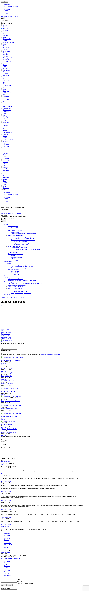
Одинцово (6, 111)
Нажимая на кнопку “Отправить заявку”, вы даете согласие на (31, 354)
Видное (5, 44)
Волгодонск (6, 51)
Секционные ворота (14, 246)
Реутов (5, 130)
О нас (6, 13)
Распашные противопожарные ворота (22, 238)
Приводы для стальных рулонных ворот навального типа (28, 268)
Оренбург (6, 117)
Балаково (5, 32)
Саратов (5, 143)
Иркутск (5, 66)
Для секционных (16, 274)
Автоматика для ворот (17, 297)
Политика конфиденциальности (10, 558)
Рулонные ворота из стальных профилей (20, 243)
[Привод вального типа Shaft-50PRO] (12, 357)
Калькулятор (8, 261)
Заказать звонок (5, 213)
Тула (4, 165)
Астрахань (6, 28)
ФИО (19, 579)
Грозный (5, 56)
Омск (4, 113)
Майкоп (5, 94)
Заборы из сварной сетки (15, 279)
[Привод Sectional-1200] (8, 421)
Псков (5, 127)
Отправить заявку (6, 350)
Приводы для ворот (13, 269)
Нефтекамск (6, 104)
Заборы (6, 277)
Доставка (7, 4)
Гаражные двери (12, 229)
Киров (5, 77)
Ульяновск (6, 170)
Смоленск (6, 146)
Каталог (8, 297)
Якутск (5, 186)
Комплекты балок (16, 257)
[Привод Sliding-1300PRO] (9, 365)
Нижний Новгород (8, 106)
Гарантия (7, 9)
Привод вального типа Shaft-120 (10, 401)
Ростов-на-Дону (7, 132)
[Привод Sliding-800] (7, 373)
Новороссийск (7, 108)
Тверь (4, 156)
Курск (4, 87)
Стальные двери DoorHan (15, 286)
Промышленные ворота (15, 230)
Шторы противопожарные (19, 241)
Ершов (5, 63)
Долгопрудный (7, 58)
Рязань (5, 136)
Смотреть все (5, 526)
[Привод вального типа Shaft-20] (11, 413)
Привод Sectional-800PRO (8, 432)
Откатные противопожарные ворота (22, 237)
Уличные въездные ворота (15, 254)
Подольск (6, 125)
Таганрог (5, 153)
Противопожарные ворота (15, 235)
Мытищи (5, 101)
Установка (7, 546)
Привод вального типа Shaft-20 (10, 416)
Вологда (5, 53)
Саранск (5, 141)
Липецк (5, 89)
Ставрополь (6, 149)
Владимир (6, 47)
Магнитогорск (7, 92)
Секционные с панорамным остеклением (23, 233)
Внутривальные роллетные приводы (22, 266)
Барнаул (5, 37)
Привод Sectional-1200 (7, 424)
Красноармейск (7, 78)
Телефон (20, 581)
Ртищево (5, 134)
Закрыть (3, 189)
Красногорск (7, 80)
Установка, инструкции (11, 6)
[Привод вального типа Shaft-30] (11, 405)
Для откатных (15, 271)
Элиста (5, 182)
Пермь (5, 120)
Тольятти (5, 162)
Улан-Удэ (5, 169)
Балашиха (6, 33)
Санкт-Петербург (8, 139)
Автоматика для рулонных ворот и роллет (20, 265)
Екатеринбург (7, 61)
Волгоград (6, 49)
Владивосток (7, 46)
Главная (3, 297)
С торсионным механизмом (19, 251)
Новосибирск (7, 110)
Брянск (5, 40)
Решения (10, 290)
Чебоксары (6, 177)
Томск (5, 163)
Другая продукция (9, 282)
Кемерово (6, 75)
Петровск (6, 122)
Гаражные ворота (13, 226)
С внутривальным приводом (19, 244)
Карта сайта (7, 547)
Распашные (14, 227)
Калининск (6, 70)
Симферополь (7, 144)
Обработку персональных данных (50, 354)
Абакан (5, 25)
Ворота (6, 224)
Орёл (4, 115)
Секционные (15, 232)
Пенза (4, 118)
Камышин (6, 73)
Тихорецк (6, 160)
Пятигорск (6, 129)
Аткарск (5, 30)
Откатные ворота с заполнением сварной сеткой (22, 280)
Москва (5, 98)
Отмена (3, 585)
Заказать (3, 363)
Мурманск (6, 99)
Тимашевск (6, 158)
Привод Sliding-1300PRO (8, 368)
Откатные (14, 258)
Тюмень (5, 167)
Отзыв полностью (6, 474)
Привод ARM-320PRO (7, 383)
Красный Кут (7, 85)
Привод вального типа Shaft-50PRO (11, 360)
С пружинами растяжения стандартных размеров (25, 249)
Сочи (4, 148)
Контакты (7, 294)
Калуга (5, 72)
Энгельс (5, 184)
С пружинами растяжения (19, 247)
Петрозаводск (7, 124)
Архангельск (7, 27)
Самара (5, 137)
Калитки (13, 255)
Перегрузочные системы (15, 288)
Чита (4, 181)
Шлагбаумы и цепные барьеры (17, 285)
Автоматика (7, 263)
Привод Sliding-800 (6, 376)
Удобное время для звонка (25, 583)
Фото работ (7, 543)
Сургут (5, 151)
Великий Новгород (8, 42)
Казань (5, 68)
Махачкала (6, 96)
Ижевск (5, 65)
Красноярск (6, 84)
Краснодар (6, 82)
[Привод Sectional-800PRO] (9, 429)
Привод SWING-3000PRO (8, 391)
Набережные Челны (9, 103)
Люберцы (6, 91)
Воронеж (5, 54)
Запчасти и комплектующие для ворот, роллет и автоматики (25, 283)
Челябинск (6, 179)
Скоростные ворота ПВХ (15, 252)
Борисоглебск (7, 39)
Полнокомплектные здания (19, 291)
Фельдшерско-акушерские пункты (21, 293)
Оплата (6, 10)
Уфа (4, 172)
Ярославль (6, 188)
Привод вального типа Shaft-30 (10, 408)
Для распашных (16, 272)
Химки (5, 175)
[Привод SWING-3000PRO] (9, 388)
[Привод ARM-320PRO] (8, 380)
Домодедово (6, 59)
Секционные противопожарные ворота (23, 240)
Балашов (5, 35)
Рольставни (7, 275)
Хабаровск (6, 174)
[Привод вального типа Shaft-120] (11, 396)
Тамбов (5, 155)
